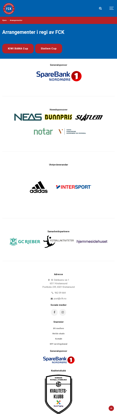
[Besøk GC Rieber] (25, 247)
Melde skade (58, 333)
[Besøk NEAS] (28, 121)
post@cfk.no (59, 298)
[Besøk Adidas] (38, 194)
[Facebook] (54, 312)
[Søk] (100, 8)
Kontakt (58, 339)
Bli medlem (58, 328)
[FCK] (9, 8)
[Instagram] (62, 312)
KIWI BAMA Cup (18, 48)
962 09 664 (60, 293)
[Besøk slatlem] (89, 121)
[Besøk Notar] (43, 139)
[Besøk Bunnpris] (58, 120)
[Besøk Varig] (72, 135)
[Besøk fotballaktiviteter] (58, 248)
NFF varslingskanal (58, 344)
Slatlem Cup (49, 48)
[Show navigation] (112, 8)
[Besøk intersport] (74, 206)
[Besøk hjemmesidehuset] (92, 244)
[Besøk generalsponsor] (58, 366)
